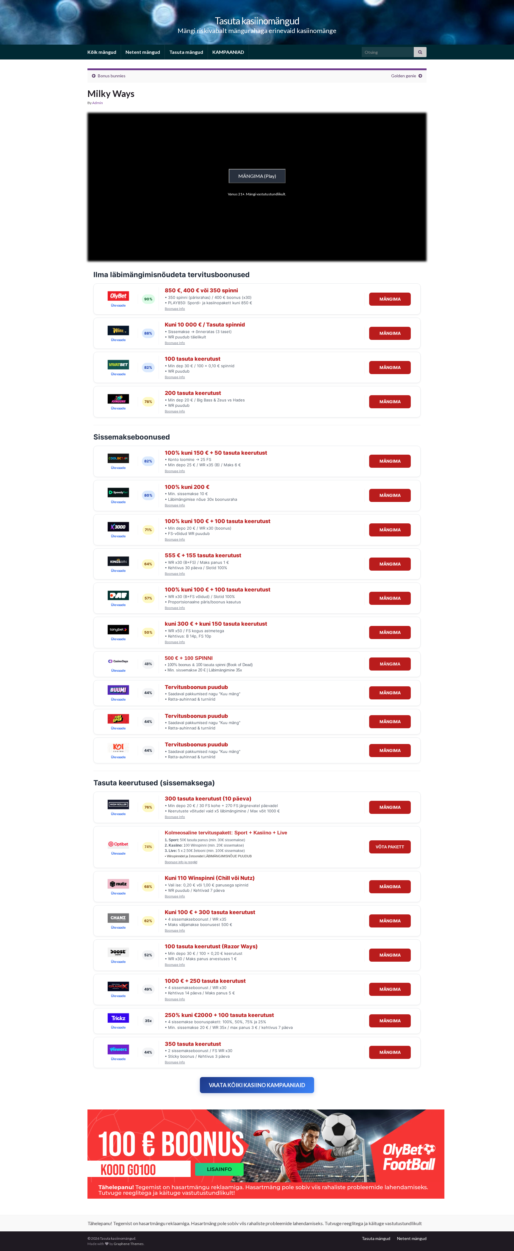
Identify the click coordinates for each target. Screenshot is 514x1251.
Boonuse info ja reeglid (181, 862)
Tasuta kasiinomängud (257, 20)
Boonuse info (175, 309)
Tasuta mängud (186, 52)
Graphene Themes (129, 1243)
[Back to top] (500, 1237)
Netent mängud (143, 52)
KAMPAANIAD (228, 52)
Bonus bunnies (112, 75)
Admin (97, 103)
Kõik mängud (101, 52)
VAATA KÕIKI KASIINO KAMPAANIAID (257, 1085)
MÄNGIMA (390, 299)
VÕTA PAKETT (390, 847)
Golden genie (403, 75)
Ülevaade (118, 305)
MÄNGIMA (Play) (257, 176)
